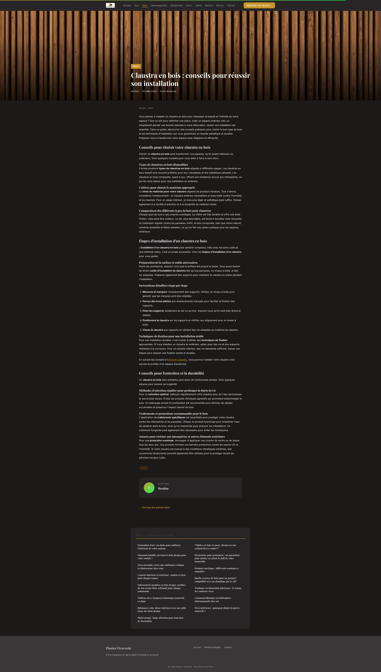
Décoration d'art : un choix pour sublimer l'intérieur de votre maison (159, 547)
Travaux (231, 5)
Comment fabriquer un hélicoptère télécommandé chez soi (213, 599)
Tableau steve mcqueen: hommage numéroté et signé (161, 599)
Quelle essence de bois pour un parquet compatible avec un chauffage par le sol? (216, 580)
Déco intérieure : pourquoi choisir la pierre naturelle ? (217, 609)
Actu (136, 5)
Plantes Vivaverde (118, 648)
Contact (228, 647)
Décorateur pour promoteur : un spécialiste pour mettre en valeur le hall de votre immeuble (217, 558)
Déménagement (159, 5)
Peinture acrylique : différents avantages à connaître (217, 570)
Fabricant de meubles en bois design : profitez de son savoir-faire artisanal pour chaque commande (162, 588)
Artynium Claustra (177, 359)
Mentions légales (212, 647)
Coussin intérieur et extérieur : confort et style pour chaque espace (162, 576)
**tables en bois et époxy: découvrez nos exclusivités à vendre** (215, 547)
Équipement (176, 5)
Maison (209, 5)
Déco (145, 5)
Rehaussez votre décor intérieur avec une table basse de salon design (162, 609)
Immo (189, 5)
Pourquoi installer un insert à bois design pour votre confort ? (162, 557)
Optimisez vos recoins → (259, 5)
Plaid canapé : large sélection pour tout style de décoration (161, 619)
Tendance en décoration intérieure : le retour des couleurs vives (218, 590)
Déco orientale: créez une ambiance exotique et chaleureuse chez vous (161, 566)
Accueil (127, 5)
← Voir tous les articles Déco (154, 507)
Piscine (220, 5)
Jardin (198, 5)
